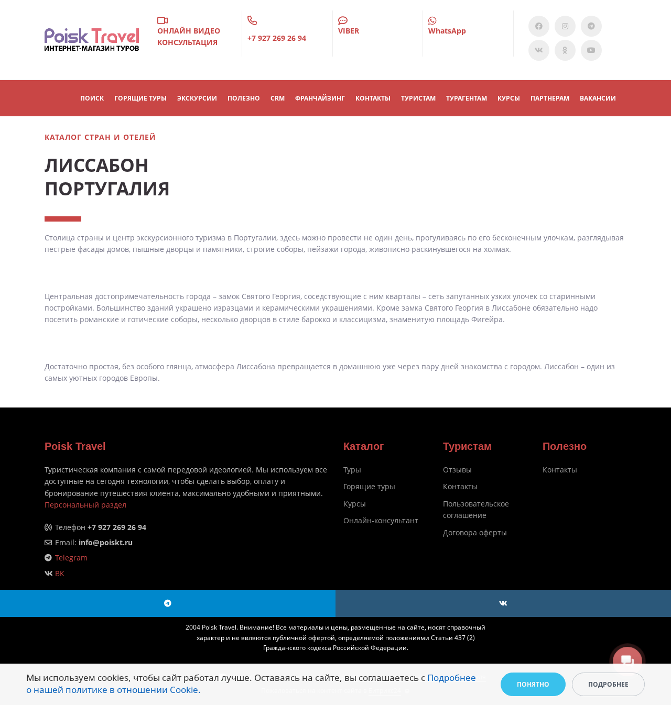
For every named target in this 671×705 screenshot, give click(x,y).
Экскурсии (197, 98)
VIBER (348, 31)
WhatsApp (447, 31)
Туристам (418, 98)
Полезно (244, 98)
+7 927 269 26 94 (276, 38)
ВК (59, 573)
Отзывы (457, 470)
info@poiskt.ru (106, 542)
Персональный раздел (85, 505)
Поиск (92, 98)
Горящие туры (369, 486)
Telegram (71, 558)
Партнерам (550, 98)
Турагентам (466, 98)
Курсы (508, 98)
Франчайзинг (320, 98)
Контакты (460, 486)
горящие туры (140, 98)
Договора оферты (475, 532)
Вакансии (598, 98)
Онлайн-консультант (380, 520)
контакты (373, 98)
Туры (352, 470)
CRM (277, 98)
